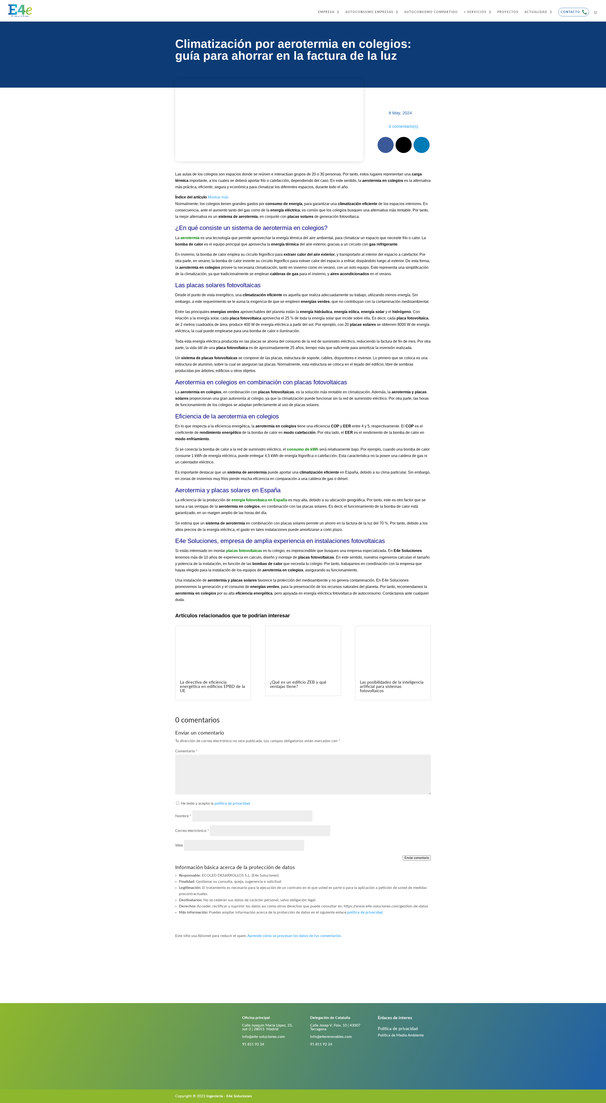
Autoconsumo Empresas (369, 12)
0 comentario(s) (403, 126)
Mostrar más (218, 197)
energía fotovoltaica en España (259, 500)
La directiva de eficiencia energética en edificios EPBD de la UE (212, 686)
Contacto (570, 12)
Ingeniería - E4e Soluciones (229, 1096)
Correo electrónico (192, 831)
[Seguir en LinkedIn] (422, 145)
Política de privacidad (398, 1029)
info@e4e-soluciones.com (263, 1037)
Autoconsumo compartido (431, 12)
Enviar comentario (417, 858)
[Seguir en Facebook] (386, 145)
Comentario (186, 751)
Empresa (326, 12)
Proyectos (507, 12)
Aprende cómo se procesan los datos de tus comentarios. (294, 936)
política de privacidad (232, 803)
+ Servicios (475, 12)
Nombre (183, 816)
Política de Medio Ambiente (401, 1035)
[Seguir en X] (404, 145)
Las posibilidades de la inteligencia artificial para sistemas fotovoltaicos (391, 686)
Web (179, 845)
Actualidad (536, 12)
